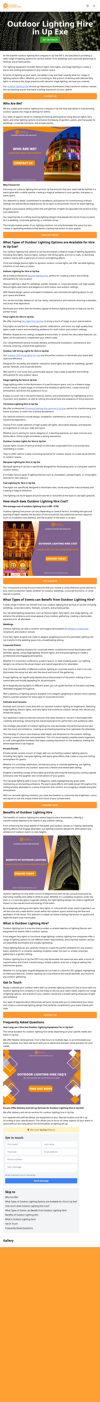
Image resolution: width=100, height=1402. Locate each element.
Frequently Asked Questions (19, 1228)
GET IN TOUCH (50, 39)
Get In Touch (11, 1223)
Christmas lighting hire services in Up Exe (45, 408)
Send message (41, 1180)
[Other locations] (87, 6)
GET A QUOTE (50, 581)
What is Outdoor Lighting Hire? (20, 1219)
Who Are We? (11, 1197)
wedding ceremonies (78, 628)
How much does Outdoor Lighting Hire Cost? (27, 1206)
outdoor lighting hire (18, 86)
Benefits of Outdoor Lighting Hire (21, 1214)
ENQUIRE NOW (50, 805)
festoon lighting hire (38, 275)
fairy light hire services (32, 321)
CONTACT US (50, 96)
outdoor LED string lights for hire (24, 355)
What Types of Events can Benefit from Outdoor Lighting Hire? (36, 1210)
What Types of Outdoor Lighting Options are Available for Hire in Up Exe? (41, 1201)
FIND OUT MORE (50, 235)
